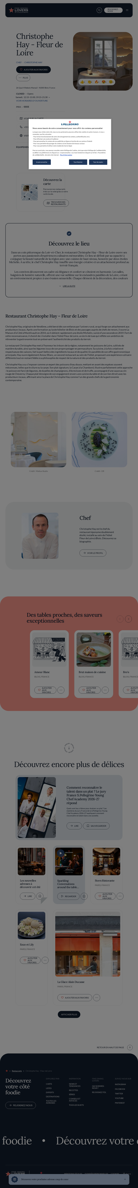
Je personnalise (41, 162)
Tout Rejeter (78, 162)
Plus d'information (66, 155)
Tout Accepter (98, 162)
